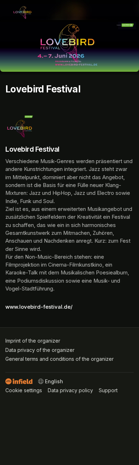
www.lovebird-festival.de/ (39, 307)
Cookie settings (23, 390)
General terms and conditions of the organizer (59, 359)
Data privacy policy (70, 390)
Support (108, 390)
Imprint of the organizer (32, 341)
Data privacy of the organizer (39, 350)
